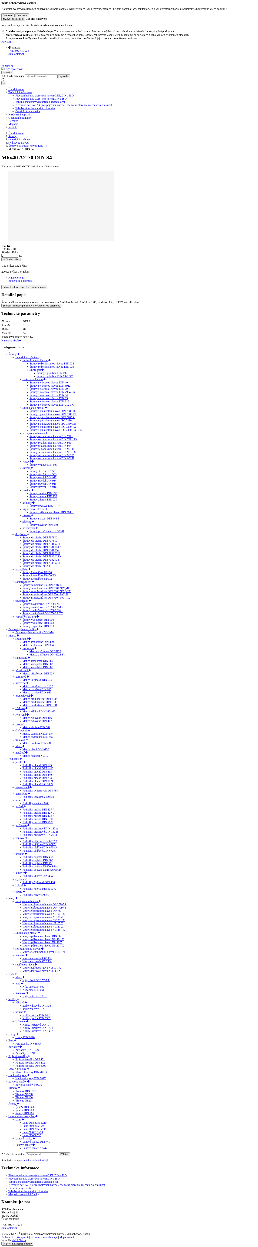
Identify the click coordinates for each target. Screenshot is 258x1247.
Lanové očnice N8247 (34, 1147)
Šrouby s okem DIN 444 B (44, 518)
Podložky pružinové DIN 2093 (39, 834)
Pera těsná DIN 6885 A (28, 1043)
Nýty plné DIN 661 (33, 989)
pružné (19, 806)
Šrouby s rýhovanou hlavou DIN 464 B (51, 512)
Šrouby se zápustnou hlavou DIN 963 (50, 442)
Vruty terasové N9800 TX (37, 958)
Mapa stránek (66, 1237)
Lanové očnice (23, 1144)
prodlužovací (23, 695)
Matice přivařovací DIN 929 (38, 673)
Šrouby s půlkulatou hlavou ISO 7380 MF (52, 423)
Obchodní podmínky (19, 117)
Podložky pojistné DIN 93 (37, 863)
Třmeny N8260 (24, 1097)
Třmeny (13, 1087)
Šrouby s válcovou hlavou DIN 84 (48, 395)
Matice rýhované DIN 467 (37, 720)
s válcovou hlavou (32, 379)
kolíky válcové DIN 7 (34, 1008)
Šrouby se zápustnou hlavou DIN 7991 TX (53, 439)
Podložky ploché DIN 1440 (37, 768)
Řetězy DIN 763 (24, 1110)
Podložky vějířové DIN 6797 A (39, 841)
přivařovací (29, 527)
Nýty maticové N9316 (34, 996)
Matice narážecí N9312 (35, 755)
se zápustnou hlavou (34, 433)
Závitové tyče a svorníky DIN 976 (34, 632)
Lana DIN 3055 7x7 (33, 1125)
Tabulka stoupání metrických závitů (35, 108)
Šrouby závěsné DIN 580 (43, 524)
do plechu (21, 534)
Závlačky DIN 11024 (27, 1049)
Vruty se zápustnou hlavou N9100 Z (42, 917)
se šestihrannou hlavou (35, 360)
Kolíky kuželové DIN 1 (35, 1024)
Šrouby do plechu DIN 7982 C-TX (42, 556)
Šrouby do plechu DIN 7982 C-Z (40, 559)
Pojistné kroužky (18, 1056)
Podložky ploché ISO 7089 (37, 784)
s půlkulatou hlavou (33, 407)
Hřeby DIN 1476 (25, 1037)
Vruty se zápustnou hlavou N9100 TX (43, 913)
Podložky (14, 758)
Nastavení (8, 15)
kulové (19, 885)
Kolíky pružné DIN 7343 (36, 1018)
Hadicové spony (17, 1075)
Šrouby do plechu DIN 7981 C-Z (40, 550)
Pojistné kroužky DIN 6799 (30, 1065)
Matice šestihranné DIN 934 (38, 645)
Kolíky (12, 999)
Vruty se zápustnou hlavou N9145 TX (43, 929)
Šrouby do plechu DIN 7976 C (39, 540)
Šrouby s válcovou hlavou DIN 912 (49, 401)
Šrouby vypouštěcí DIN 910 (38, 626)
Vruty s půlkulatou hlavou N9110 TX (43, 939)
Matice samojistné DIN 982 (37, 664)
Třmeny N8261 (24, 1100)
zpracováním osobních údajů (32, 1160)
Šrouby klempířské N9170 (37, 572)
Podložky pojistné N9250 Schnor (40, 866)
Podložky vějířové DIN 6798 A (39, 847)
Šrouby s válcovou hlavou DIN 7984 (50, 388)
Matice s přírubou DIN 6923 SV (47, 654)
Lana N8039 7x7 (31, 1135)
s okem (26, 515)
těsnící (19, 800)
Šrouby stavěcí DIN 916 (43, 486)
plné (18, 983)
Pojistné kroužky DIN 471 (30, 1059)
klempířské (21, 569)
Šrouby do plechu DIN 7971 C (39, 537)
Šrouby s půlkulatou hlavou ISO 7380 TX (52, 426)
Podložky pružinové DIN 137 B (40, 831)
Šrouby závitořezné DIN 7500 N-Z (41, 610)
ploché (19, 762)
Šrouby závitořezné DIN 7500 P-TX (42, 613)
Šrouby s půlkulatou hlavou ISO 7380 (50, 420)
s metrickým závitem (27, 357)
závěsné (27, 521)
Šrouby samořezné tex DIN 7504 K (42, 584)
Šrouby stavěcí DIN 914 (43, 480)
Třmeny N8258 (24, 1094)
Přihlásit (64, 1154)
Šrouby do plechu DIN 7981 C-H (41, 543)
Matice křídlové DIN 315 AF (38, 711)
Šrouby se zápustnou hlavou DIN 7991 (51, 436)
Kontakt (12, 127)
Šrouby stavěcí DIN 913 (43, 477)
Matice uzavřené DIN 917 (36, 689)
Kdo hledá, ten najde (12, 76)
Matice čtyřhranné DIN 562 (37, 736)
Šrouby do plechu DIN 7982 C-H (41, 553)
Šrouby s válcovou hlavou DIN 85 (48, 398)
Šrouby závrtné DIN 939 (43, 499)
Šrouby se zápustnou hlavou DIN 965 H (51, 448)
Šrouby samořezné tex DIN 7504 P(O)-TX (46, 597)
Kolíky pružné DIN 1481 (36, 1015)
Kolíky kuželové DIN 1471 (37, 1027)
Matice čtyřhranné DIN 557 (37, 733)
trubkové (20, 739)
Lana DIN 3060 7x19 (34, 1129)
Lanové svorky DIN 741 (36, 1141)
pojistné (20, 853)
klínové (19, 872)
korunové (21, 676)
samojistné (21, 657)
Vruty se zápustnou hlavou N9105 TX (43, 920)
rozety (19, 891)
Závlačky (13, 1046)
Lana (18, 1119)
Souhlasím (22, 15)
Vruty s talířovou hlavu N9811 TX (41, 970)
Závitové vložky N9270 (28, 1084)
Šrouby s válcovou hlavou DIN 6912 (50, 385)
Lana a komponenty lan (21, 1116)
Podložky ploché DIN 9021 (37, 781)
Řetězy (12, 1103)
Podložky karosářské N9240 (38, 796)
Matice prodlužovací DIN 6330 (39, 701)
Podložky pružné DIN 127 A (38, 809)
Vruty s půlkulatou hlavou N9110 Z (42, 942)
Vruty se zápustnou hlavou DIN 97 (41, 910)
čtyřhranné (21, 730)
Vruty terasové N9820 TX (37, 961)
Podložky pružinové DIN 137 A (40, 828)
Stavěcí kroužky (17, 1068)
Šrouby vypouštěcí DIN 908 (38, 622)
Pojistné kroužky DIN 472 (30, 1062)
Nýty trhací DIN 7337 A (36, 980)
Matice (12, 635)
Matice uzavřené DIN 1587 (37, 686)
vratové (26, 461)
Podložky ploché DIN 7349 (37, 777)
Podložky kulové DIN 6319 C (39, 888)
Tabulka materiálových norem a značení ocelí (40, 101)
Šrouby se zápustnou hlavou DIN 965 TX (52, 452)
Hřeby (12, 1034)
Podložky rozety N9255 (35, 894)
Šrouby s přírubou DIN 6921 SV (55, 376)
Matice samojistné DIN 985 (37, 667)
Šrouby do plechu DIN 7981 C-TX (42, 546)
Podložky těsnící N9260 (35, 803)
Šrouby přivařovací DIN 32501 (46, 531)
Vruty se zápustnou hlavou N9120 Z (42, 926)
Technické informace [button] (20, 92)
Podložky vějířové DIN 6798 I (39, 850)
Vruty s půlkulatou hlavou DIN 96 (41, 936)
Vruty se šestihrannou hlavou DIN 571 (43, 951)
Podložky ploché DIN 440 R (38, 774)
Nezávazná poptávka (20, 114)
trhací (18, 746)
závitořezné (22, 600)
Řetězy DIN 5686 (25, 1106)
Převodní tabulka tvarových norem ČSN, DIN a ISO (44, 95)
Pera (11, 1040)
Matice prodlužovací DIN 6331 (39, 705)
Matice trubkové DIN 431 (36, 743)
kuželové (20, 1021)
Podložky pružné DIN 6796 (37, 819)
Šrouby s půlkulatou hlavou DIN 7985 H (52, 410)
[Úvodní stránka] (12, 68)
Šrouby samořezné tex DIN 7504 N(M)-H (45, 588)
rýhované (21, 714)
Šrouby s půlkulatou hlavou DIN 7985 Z (52, 417)
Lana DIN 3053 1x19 (34, 1122)
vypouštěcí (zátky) (26, 616)
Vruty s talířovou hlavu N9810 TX (41, 967)
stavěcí (26, 467)
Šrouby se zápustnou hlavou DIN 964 (50, 445)
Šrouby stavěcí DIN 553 (43, 474)
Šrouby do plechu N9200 (36, 565)
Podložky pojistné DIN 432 (37, 856)
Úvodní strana (16, 89)
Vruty (11, 898)
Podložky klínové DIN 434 (37, 875)
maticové (20, 992)
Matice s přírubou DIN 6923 (45, 651)
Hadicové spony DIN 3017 (30, 1078)
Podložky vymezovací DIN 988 (40, 790)
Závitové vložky (17, 1081)
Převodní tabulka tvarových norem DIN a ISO (41, 98)
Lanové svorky (24, 1138)
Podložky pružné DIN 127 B (38, 812)
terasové (20, 955)
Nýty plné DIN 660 (33, 986)
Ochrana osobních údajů (44, 1237)
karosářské (21, 793)
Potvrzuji (6, 41)
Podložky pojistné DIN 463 (37, 860)
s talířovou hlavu (25, 964)
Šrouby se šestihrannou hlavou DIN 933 (51, 366)
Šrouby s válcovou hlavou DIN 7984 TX (52, 391)
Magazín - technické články (23, 1194)
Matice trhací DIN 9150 (35, 749)
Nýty (11, 974)
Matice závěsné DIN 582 (36, 727)
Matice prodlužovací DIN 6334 (39, 698)
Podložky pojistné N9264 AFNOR (41, 869)
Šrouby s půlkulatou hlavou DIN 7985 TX (53, 414)
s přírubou (35, 369)
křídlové (27, 502)
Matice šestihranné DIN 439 (38, 641)
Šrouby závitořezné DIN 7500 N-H (42, 603)
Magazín (13, 123)
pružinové (21, 825)
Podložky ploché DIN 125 (37, 765)
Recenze (13, 120)
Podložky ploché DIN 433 (37, 771)
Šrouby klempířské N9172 (37, 578)
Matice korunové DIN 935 (37, 679)
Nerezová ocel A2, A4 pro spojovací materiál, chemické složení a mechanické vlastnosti (64, 105)
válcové (20, 1002)
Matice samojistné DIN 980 (37, 660)
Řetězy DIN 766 (24, 1113)
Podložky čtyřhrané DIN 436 (38, 882)
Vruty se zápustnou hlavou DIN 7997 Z (44, 907)
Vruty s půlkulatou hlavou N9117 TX (43, 945)
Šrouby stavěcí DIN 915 (43, 483)
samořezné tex (23, 581)
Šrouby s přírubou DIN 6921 (53, 372)
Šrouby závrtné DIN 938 (43, 496)
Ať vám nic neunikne (13, 1154)
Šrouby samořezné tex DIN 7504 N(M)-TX (46, 591)
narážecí (20, 752)
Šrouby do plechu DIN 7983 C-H (41, 562)
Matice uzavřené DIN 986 (36, 692)
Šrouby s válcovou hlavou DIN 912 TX (51, 404)
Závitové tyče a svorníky (22, 629)
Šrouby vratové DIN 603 (43, 464)
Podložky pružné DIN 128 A (38, 815)
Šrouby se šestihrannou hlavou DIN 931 (51, 363)
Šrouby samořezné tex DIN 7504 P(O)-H (45, 594)
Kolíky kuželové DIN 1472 (37, 1030)
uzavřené (20, 682)
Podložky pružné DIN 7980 (37, 822)
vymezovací (22, 787)
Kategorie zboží (10, 340)
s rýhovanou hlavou (33, 509)
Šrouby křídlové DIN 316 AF (45, 505)
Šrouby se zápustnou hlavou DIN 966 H (51, 458)
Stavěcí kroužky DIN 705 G (31, 1072)
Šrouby (12, 354)
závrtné (26, 490)
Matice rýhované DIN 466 (37, 717)
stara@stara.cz (9, 1227)
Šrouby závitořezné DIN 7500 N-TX (43, 607)
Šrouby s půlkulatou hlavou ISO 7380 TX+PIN (55, 429)
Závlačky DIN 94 (25, 1053)
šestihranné (21, 638)
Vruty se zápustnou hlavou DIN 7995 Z (44, 904)
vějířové (20, 837)
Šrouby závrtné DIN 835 (43, 493)
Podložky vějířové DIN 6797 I (39, 844)
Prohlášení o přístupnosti (15, 1237)
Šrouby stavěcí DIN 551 (43, 471)
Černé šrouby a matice (27, 111)
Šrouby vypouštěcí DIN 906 (38, 619)
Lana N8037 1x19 (32, 1132)
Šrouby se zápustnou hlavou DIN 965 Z (51, 455)
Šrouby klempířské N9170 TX (39, 575)
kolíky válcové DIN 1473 (36, 1005)
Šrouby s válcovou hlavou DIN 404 (49, 382)
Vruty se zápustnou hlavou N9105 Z (42, 923)
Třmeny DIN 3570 (25, 1091)
